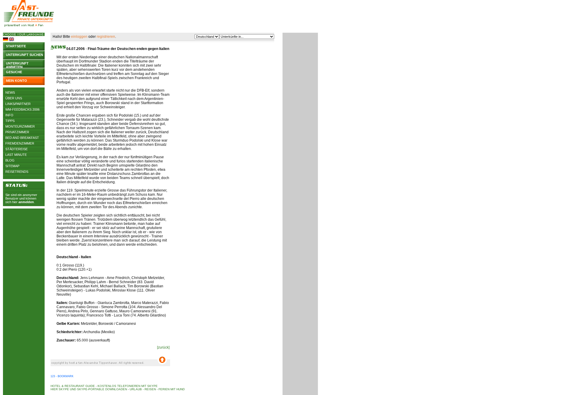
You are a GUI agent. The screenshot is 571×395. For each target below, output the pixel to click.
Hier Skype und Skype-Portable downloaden (89, 389)
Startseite (16, 46)
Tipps (10, 121)
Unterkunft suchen (24, 55)
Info (9, 115)
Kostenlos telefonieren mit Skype (128, 386)
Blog (10, 160)
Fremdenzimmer (19, 143)
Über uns (13, 98)
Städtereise (16, 149)
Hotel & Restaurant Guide (73, 386)
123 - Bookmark (62, 376)
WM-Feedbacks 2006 (22, 109)
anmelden (26, 202)
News (10, 92)
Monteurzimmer (20, 126)
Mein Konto (16, 80)
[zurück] (163, 347)
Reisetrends (16, 171)
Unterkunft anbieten (17, 65)
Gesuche (14, 72)
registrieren (106, 37)
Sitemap (12, 166)
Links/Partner (18, 104)
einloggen (79, 37)
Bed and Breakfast (22, 137)
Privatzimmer (17, 132)
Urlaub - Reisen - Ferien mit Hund (157, 389)
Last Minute (16, 154)
